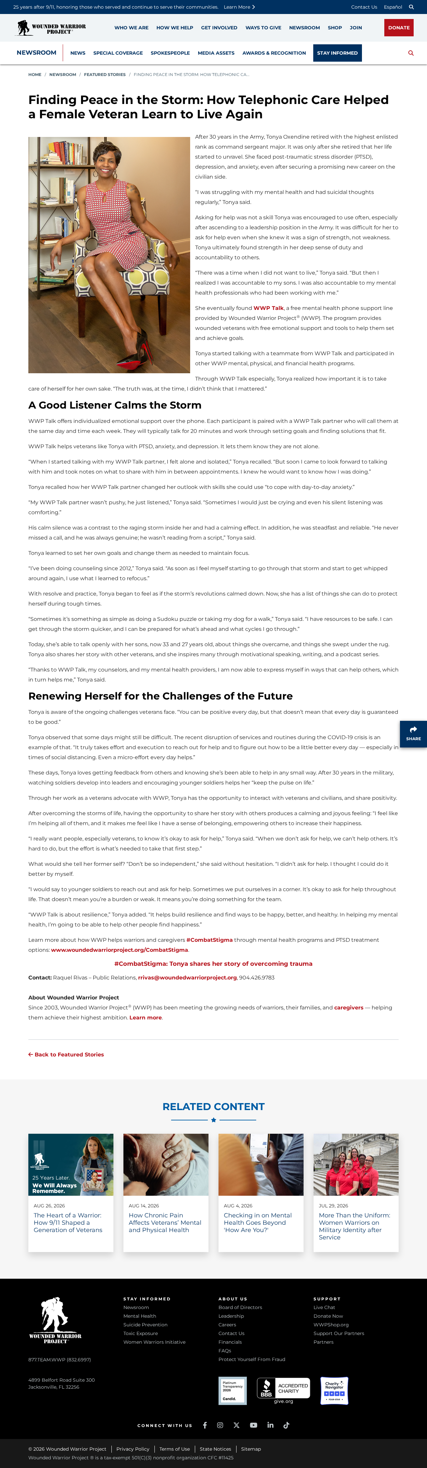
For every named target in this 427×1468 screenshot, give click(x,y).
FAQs (225, 1351)
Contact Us (364, 7)
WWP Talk (269, 308)
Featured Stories (105, 74)
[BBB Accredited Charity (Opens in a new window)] (283, 1391)
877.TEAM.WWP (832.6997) (59, 1360)
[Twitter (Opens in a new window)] (236, 1425)
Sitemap (251, 1449)
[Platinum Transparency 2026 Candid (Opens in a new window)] (233, 1391)
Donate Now (328, 1316)
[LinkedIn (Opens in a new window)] (271, 1425)
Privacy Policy (132, 1449)
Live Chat (324, 1307)
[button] (411, 53)
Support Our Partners (339, 1333)
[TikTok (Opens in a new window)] (287, 1425)
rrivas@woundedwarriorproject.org (187, 977)
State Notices (215, 1449)
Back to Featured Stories (68, 1054)
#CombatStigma (209, 940)
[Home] (50, 28)
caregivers (349, 1007)
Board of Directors (240, 1307)
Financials (230, 1342)
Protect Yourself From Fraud (252, 1359)
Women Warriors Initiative (154, 1342)
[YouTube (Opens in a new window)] (254, 1425)
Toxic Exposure (140, 1333)
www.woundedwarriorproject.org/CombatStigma (119, 950)
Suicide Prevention (145, 1325)
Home (34, 74)
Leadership (231, 1316)
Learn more (145, 1017)
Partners (324, 1342)
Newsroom (36, 52)
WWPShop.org (331, 1325)
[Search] (411, 7)
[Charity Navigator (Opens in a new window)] (334, 1391)
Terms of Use (174, 1449)
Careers (227, 1325)
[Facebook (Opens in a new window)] (205, 1425)
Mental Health (139, 1316)
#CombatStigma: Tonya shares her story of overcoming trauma (213, 963)
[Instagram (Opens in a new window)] (220, 1425)
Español (393, 7)
